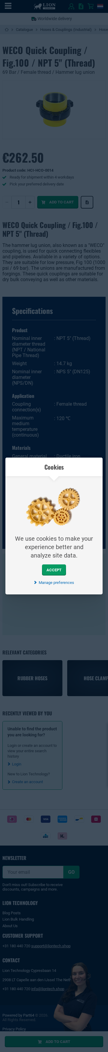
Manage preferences (56, 582)
